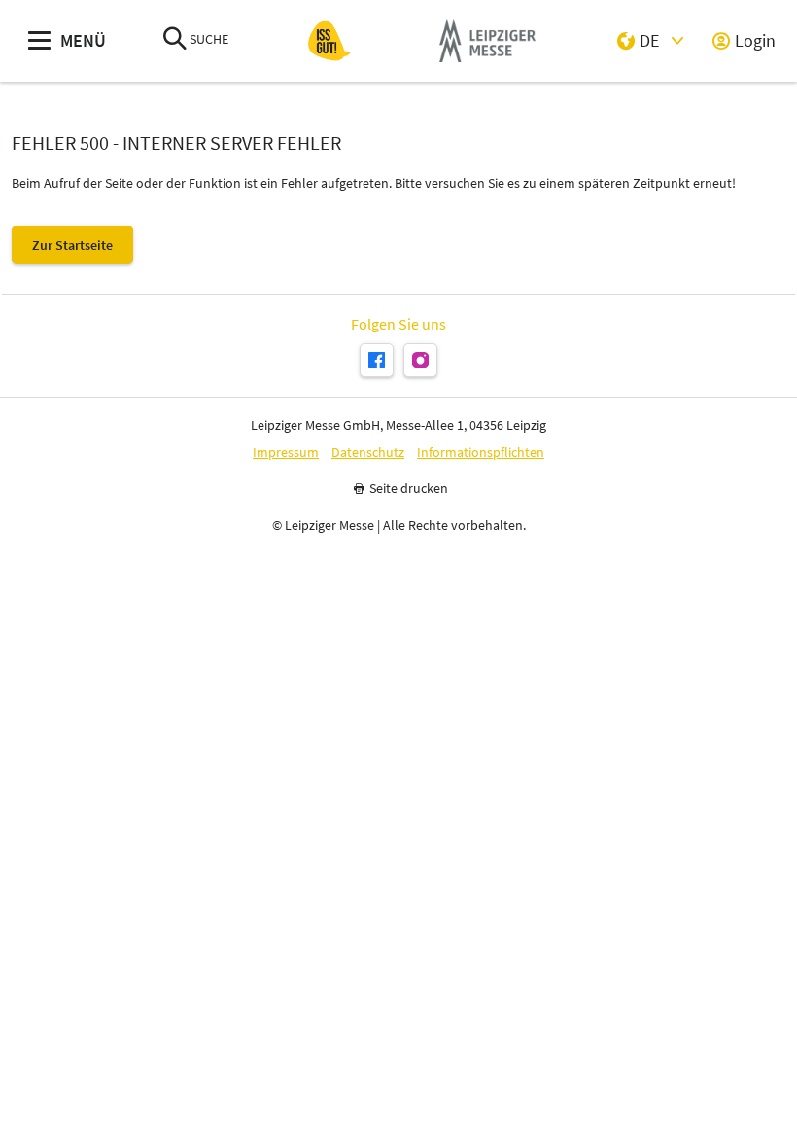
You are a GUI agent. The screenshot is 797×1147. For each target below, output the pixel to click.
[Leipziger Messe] (487, 41)
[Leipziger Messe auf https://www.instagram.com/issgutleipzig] (420, 360)
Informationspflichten (480, 452)
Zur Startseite (72, 245)
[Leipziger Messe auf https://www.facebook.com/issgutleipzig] (377, 360)
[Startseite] (329, 41)
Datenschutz (367, 452)
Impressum (286, 452)
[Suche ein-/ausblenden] (175, 40)
